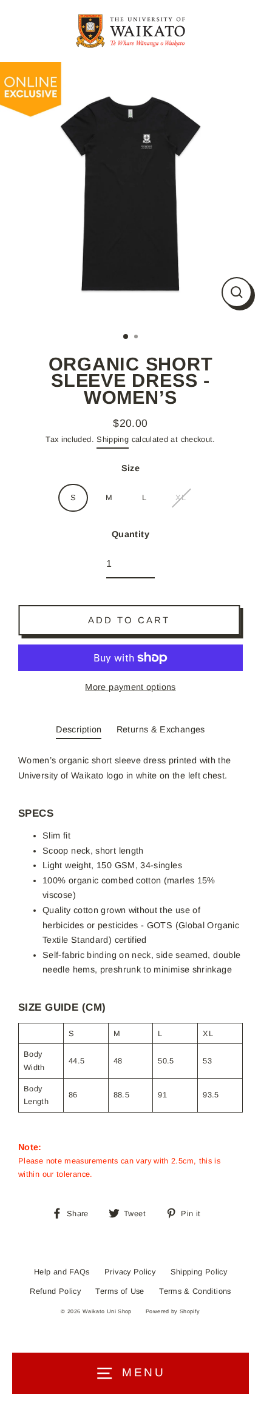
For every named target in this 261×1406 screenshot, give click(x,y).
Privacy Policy (129, 1271)
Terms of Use (119, 1291)
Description (78, 729)
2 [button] (137, 338)
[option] (130, 192)
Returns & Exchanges (161, 729)
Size (130, 468)
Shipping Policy (199, 1271)
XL (180, 497)
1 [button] (126, 337)
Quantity (130, 534)
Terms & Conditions (195, 1291)
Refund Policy (55, 1291)
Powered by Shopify (173, 1311)
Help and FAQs (62, 1271)
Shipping (113, 439)
